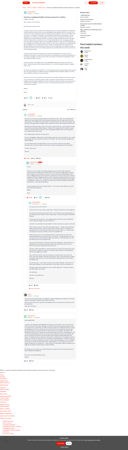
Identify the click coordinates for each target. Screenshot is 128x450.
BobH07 (86, 55)
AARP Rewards (4, 381)
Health (34, 7)
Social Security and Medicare (86, 19)
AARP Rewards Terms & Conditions (12, 426)
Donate (2, 375)
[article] (50, 136)
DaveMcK (86, 63)
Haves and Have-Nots (85, 35)
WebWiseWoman (88, 59)
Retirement (82, 37)
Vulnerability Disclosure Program (11, 430)
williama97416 (31, 315)
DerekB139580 (31, 11)
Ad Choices (6, 432)
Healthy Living (41, 7)
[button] (93, 2)
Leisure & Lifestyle (84, 17)
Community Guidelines (38, 2)
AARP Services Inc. (5, 404)
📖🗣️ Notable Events (85, 15)
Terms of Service (7, 423)
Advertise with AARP (5, 396)
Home (24, 7)
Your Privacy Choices (8, 433)
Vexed (85, 68)
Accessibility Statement (9, 424)
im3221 (29, 294)
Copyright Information (9, 428)
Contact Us (3, 387)
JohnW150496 (31, 114)
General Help (83, 33)
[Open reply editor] (50, 104)
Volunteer (2, 376)
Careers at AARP (4, 398)
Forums (29, 7)
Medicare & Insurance (85, 21)
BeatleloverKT (87, 51)
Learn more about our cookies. (92, 440)
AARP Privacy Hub (8, 421)
